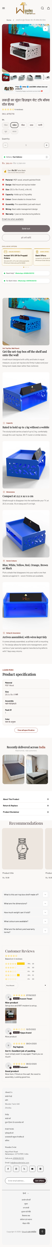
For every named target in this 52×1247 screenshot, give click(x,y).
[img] (19, 995)
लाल (31, 125)
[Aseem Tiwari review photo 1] (11, 1015)
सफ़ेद (14, 125)
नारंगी (40, 125)
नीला (6, 125)
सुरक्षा (26, 1204)
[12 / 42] (46, 77)
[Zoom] (45, 28)
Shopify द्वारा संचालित (29, 1232)
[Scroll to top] (42, 1232)
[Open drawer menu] (3, 8)
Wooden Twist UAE (12, 1104)
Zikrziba (8, 1108)
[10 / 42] (30, 77)
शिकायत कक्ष (26, 1215)
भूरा (6, 131)
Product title (8, 873)
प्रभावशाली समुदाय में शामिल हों (14, 1137)
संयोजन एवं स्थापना (26, 1219)
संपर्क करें (8, 1118)
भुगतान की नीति (26, 1212)
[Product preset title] (22, 849)
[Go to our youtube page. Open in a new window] (32, 1169)
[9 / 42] (22, 77)
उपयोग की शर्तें (26, 1200)
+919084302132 (18, 1158)
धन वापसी (26, 1208)
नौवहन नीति (26, 1223)
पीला (23, 125)
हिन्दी (24, 1193)
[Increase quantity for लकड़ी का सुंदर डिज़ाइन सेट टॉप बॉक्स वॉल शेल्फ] (46, 145)
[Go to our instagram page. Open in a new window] (16, 1169)
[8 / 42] (14, 77)
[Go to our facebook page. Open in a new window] (8, 1169)
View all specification (26, 730)
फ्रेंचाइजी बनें (9, 1133)
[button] (8, 109)
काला (14, 131)
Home (9, 20)
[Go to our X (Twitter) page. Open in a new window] (24, 1169)
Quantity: (6, 138)
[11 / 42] (38, 77)
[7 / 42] (6, 77)
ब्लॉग (6, 1100)
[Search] (42, 8)
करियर (7, 1140)
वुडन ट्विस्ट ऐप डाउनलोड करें (14, 1122)
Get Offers (39, 1181)
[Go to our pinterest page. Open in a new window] (40, 1169)
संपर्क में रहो (8, 1096)
